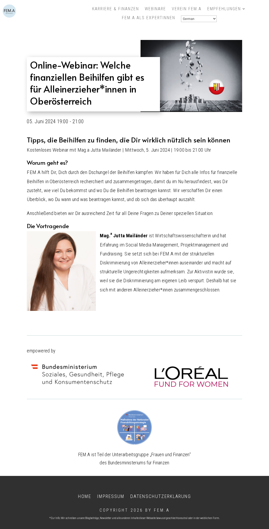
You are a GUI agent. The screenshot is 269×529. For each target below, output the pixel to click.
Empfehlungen (224, 9)
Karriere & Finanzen (115, 9)
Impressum (111, 496)
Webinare (155, 9)
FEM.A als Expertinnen (148, 18)
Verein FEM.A (186, 9)
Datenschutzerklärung (160, 496)
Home (84, 496)
